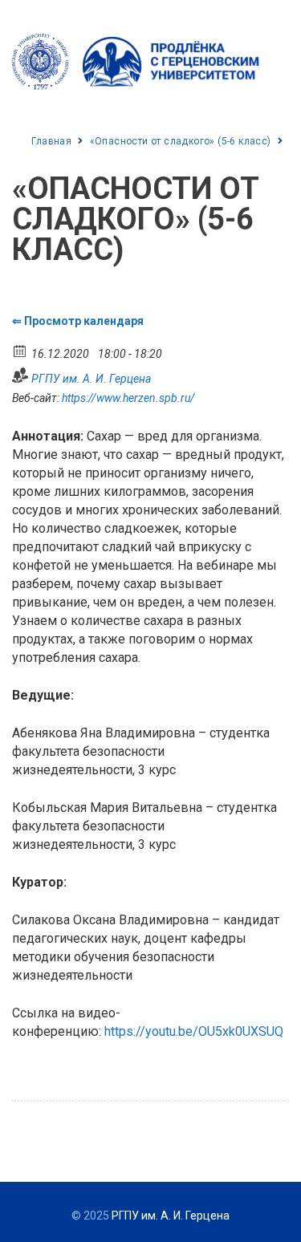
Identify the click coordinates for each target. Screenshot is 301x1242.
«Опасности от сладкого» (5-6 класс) (180, 141)
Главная (51, 141)
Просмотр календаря (84, 321)
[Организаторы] (20, 375)
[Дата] (20, 350)
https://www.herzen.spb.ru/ (128, 398)
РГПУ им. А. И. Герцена (91, 378)
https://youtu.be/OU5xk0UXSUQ (193, 1031)
